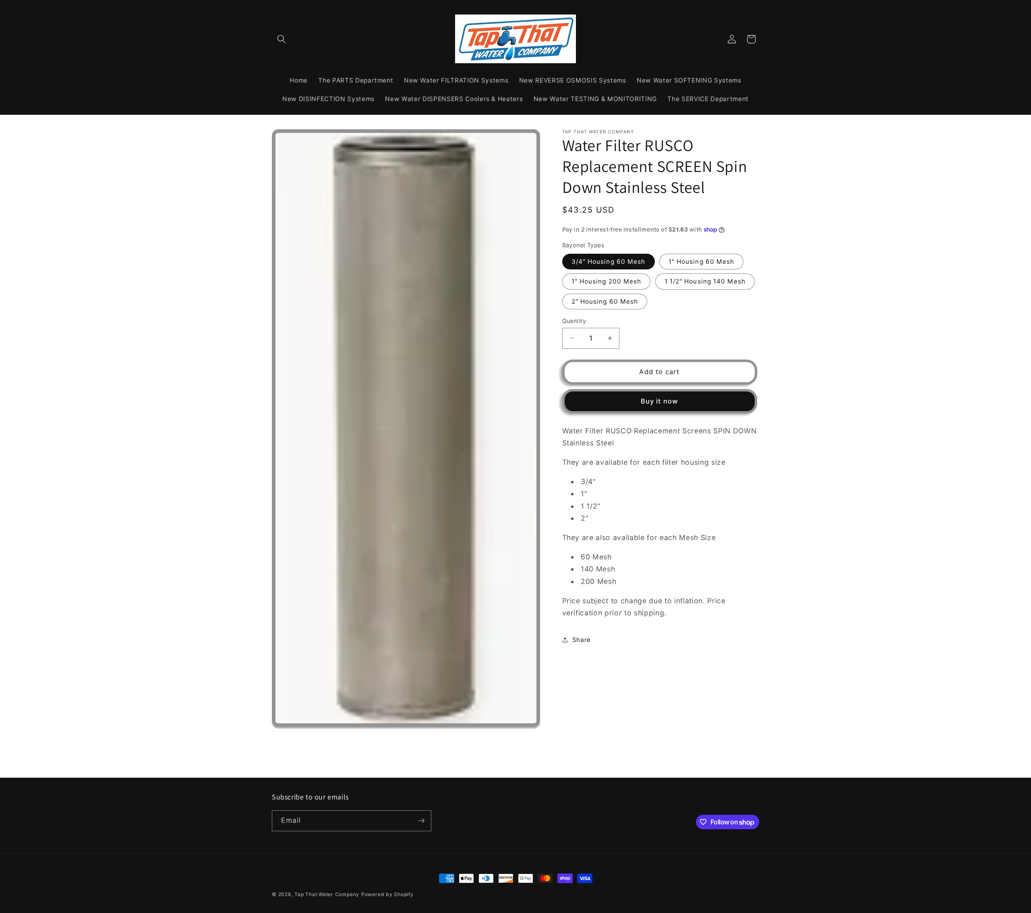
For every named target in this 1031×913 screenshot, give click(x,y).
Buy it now (659, 401)
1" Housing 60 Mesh (702, 261)
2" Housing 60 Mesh (604, 301)
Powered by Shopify (387, 894)
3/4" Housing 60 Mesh (608, 261)
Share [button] (581, 639)
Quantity (574, 320)
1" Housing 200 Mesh (606, 281)
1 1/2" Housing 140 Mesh (705, 281)
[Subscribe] (421, 820)
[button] (281, 39)
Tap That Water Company (326, 894)
